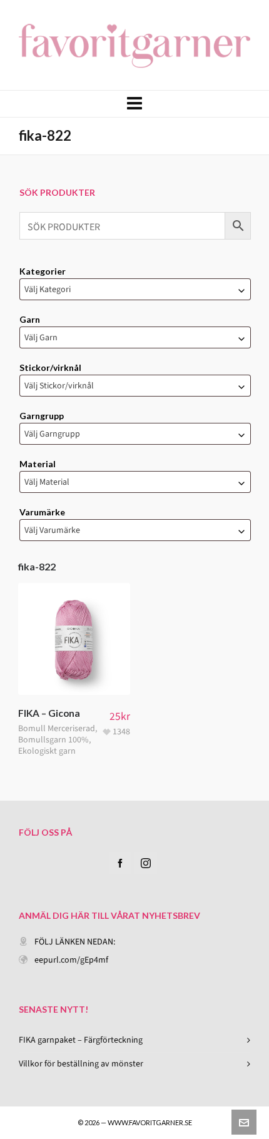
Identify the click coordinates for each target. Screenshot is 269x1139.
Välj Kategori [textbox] (47, 289)
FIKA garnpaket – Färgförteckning (81, 1040)
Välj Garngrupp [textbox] (52, 434)
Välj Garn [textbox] (41, 337)
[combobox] (135, 289)
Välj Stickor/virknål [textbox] (59, 386)
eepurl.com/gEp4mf (71, 960)
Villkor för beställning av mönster (81, 1064)
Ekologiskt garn (47, 751)
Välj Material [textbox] (46, 482)
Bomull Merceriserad (56, 728)
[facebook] (120, 863)
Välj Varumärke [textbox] (52, 530)
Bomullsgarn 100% (53, 740)
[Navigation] (134, 104)
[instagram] (145, 863)
